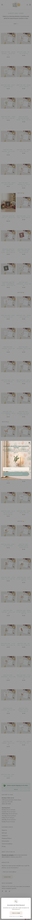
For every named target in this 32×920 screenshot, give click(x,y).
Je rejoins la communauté (16, 474)
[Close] (29, 442)
